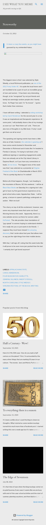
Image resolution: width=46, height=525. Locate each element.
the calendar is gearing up (31, 142)
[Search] (36, 4)
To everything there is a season (19, 410)
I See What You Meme (18, 4)
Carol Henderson (11, 273)
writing (34, 286)
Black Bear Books (9, 188)
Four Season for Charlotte (15, 276)
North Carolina (10, 283)
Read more (38, 368)
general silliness (10, 279)
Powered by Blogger (24, 515)
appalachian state (18, 269)
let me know (12, 165)
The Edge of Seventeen (15, 477)
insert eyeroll (25, 279)
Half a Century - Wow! (15, 343)
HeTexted (6, 220)
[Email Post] (4, 291)
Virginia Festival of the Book (16, 286)
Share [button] (5, 293)
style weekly (24, 283)
